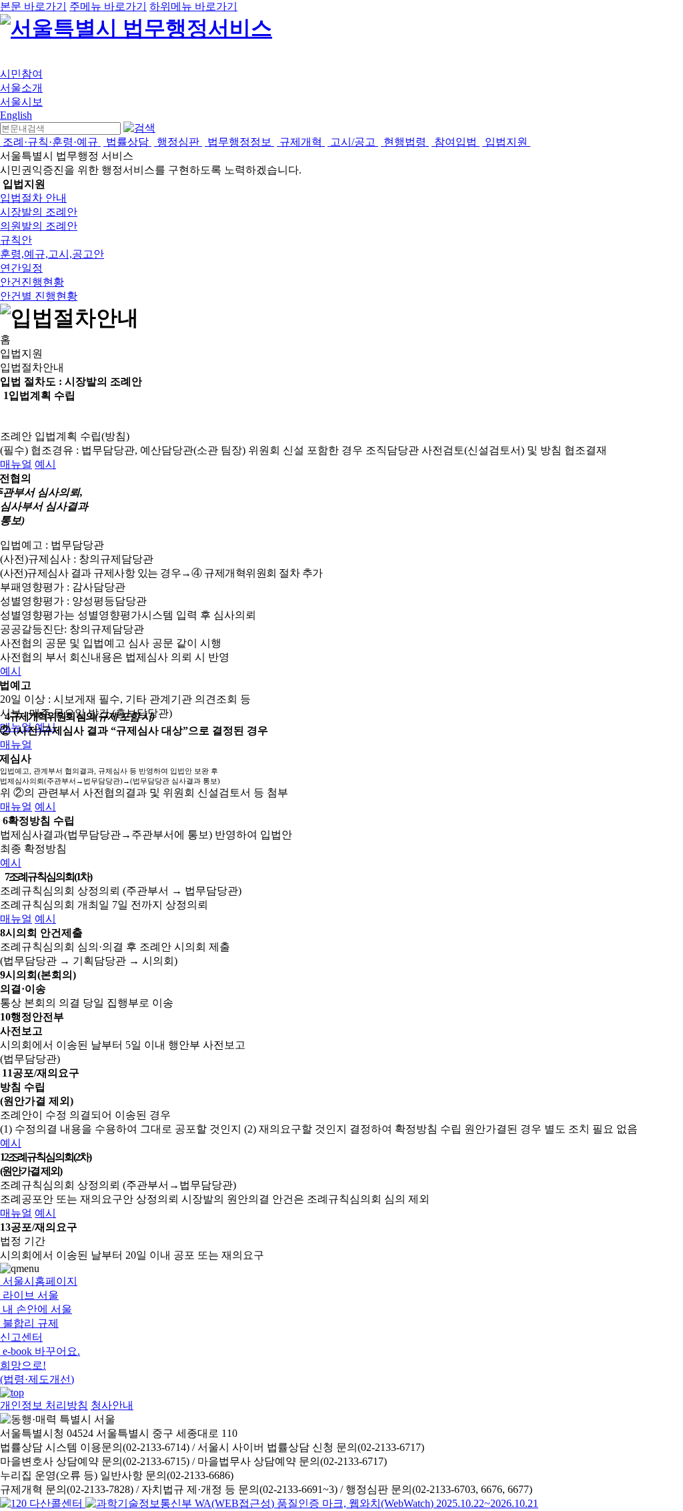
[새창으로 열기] (42, 1503)
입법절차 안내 (33, 198)
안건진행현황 (32, 282)
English (16, 115)
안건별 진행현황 (38, 296)
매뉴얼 (16, 464)
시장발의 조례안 (38, 212)
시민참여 (21, 73)
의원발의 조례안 (38, 226)
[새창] (311, 1503)
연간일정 (21, 268)
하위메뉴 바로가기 (193, 6)
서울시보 (21, 101)
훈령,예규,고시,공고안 (52, 254)
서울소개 (21, 87)
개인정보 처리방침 (44, 1405)
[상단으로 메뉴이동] (12, 1392)
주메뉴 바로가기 (108, 6)
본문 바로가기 (33, 6)
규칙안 (16, 240)
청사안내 (112, 1405)
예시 (45, 464)
